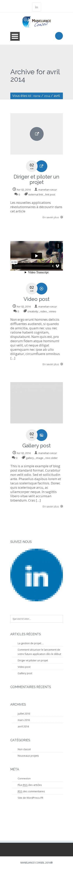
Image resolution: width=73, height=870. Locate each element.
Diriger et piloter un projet (33, 660)
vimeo (52, 311)
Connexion (24, 778)
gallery (30, 458)
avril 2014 (23, 726)
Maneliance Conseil (32, 862)
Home (36, 96)
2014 (47, 96)
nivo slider (51, 458)
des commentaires (31, 791)
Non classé (24, 749)
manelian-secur (47, 189)
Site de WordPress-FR (30, 797)
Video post (24, 667)
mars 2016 (24, 720)
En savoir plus (51, 217)
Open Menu (15, 36)
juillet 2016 (24, 713)
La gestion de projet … (31, 643)
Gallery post (25, 673)
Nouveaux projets (28, 755)
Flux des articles (30, 785)
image (39, 458)
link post (50, 194)
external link (35, 194)
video (43, 311)
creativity (32, 311)
